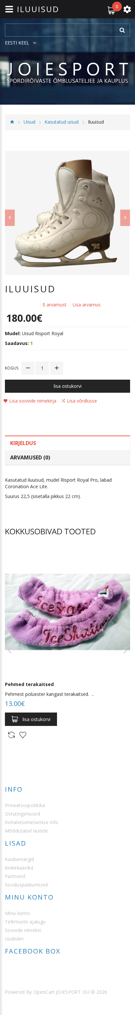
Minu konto (17, 913)
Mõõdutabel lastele (26, 831)
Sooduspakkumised (26, 885)
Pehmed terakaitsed (29, 684)
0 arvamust (55, 304)
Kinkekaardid (19, 868)
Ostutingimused (22, 814)
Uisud (29, 122)
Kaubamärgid (19, 859)
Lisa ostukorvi (68, 386)
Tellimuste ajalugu (25, 922)
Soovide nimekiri (23, 930)
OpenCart (44, 992)
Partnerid (15, 876)
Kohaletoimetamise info (32, 822)
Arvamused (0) (30, 457)
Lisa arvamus (86, 304)
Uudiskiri (14, 939)
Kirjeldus (23, 443)
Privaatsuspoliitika (25, 805)
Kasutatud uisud (62, 122)
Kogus (11, 368)
